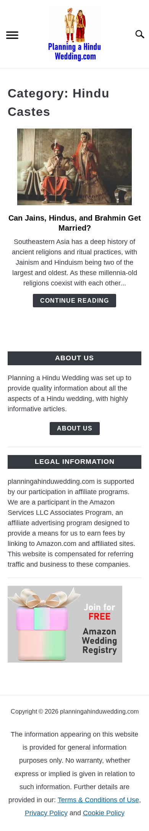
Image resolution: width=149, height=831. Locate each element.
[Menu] (12, 36)
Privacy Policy (46, 813)
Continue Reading (74, 300)
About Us (74, 428)
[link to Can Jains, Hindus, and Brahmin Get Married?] (74, 167)
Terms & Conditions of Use (98, 800)
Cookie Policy (104, 813)
